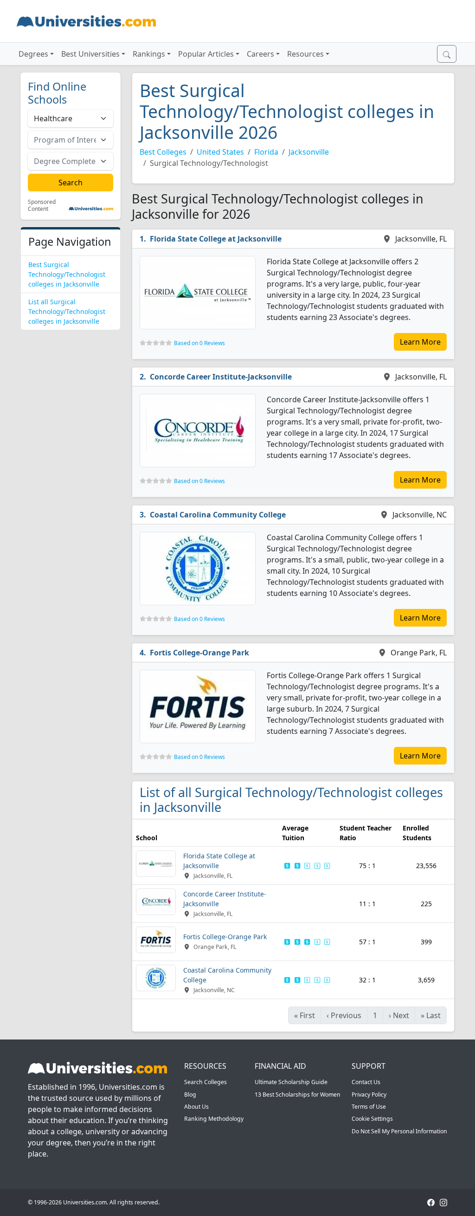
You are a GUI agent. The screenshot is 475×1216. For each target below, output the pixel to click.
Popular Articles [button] (206, 54)
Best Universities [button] (90, 54)
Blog (190, 1094)
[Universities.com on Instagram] (443, 1202)
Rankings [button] (149, 54)
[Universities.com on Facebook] (431, 1202)
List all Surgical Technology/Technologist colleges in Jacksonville (66, 311)
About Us (196, 1107)
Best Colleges (163, 152)
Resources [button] (305, 54)
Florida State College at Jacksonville (216, 239)
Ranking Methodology (214, 1119)
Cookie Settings (372, 1119)
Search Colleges (205, 1082)
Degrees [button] (33, 54)
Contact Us (366, 1082)
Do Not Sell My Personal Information (399, 1131)
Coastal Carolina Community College (218, 515)
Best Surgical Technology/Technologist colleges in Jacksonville (66, 274)
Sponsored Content (42, 205)
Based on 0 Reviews (199, 343)
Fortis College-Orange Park (199, 652)
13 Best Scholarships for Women (297, 1094)
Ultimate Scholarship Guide (291, 1082)
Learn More (420, 342)
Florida (266, 152)
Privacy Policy (369, 1094)
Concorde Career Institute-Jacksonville (221, 377)
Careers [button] (260, 54)
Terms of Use (369, 1107)
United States (220, 152)
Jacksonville (309, 152)
